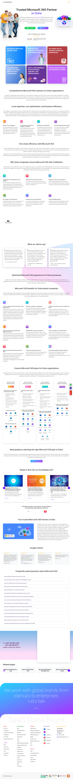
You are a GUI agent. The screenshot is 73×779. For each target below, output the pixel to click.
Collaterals (32, 761)
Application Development (35, 732)
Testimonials (6, 748)
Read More (7, 406)
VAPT (31, 745)
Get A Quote (11, 386)
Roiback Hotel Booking (22, 745)
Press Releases (33, 755)
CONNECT (36, 708)
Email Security (33, 738)
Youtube (48, 743)
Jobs (5, 751)
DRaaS (31, 736)
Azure (18, 741)
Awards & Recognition (8, 738)
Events (31, 757)
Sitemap (5, 755)
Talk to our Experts (36, 461)
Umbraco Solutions (21, 755)
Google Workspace (21, 730)
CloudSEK (19, 747)
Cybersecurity (33, 728)
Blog (5, 744)
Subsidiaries (6, 734)
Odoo (18, 764)
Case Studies (33, 759)
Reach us (44, 28)
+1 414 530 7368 (61, 734)
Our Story (6, 728)
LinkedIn (48, 729)
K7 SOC (18, 757)
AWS (18, 728)
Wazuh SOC (19, 759)
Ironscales (19, 766)
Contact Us (6, 746)
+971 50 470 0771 (12, 645)
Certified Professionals (8, 732)
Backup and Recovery (34, 741)
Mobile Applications (34, 734)
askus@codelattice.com (63, 736)
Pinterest (48, 737)
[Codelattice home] (7, 2)
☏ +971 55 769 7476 (11, 643)
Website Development (35, 730)
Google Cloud (19, 736)
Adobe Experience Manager (23, 743)
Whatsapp (31, 28)
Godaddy (19, 732)
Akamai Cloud (20, 749)
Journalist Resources (34, 753)
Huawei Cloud (20, 751)
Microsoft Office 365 (21, 734)
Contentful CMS (20, 753)
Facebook (48, 734)
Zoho (18, 738)
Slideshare (48, 740)
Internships (6, 753)
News (31, 751)
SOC (31, 743)
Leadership (6, 730)
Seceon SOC (19, 761)
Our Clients (6, 736)
